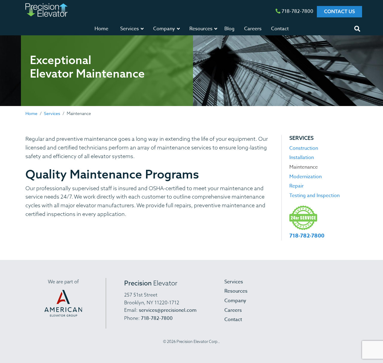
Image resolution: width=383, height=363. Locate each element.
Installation (301, 157)
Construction (303, 148)
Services (52, 113)
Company (235, 300)
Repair (296, 186)
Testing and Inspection (314, 195)
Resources (235, 291)
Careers (253, 28)
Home (101, 28)
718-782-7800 (296, 11)
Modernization (305, 176)
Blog (229, 28)
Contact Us (339, 11)
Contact (280, 28)
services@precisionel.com (168, 310)
